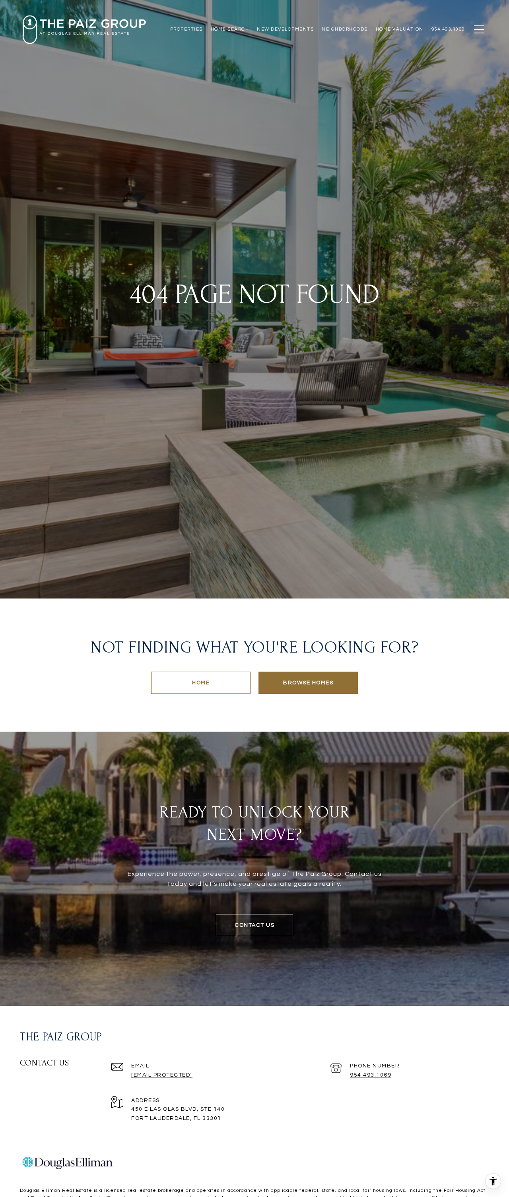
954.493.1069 (370, 1075)
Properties (186, 29)
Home (201, 683)
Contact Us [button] (254, 925)
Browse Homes (308, 683)
